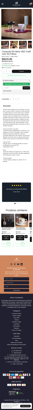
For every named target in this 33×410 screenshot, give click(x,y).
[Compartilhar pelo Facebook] (13, 99)
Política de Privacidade (16, 342)
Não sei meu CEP (7, 90)
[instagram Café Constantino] (11, 264)
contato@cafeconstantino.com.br (17, 355)
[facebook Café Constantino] (14, 264)
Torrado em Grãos (16, 313)
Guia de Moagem (16, 338)
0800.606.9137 (17, 353)
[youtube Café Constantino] (18, 264)
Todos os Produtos (16, 330)
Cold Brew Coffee (16, 322)
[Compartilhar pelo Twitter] (16, 99)
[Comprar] (12, 236)
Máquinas (16, 328)
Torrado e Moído (16, 315)
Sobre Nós (16, 336)
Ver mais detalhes (7, 67)
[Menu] (3, 4)
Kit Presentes (16, 326)
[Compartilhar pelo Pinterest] (18, 99)
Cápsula (17, 319)
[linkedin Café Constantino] (21, 264)
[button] (16, 75)
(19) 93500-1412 (18, 350)
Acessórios (16, 324)
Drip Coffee (16, 317)
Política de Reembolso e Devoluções (16, 344)
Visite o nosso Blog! (18, 364)
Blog (16, 340)
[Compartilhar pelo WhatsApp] (11, 99)
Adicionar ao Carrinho (6, 237)
